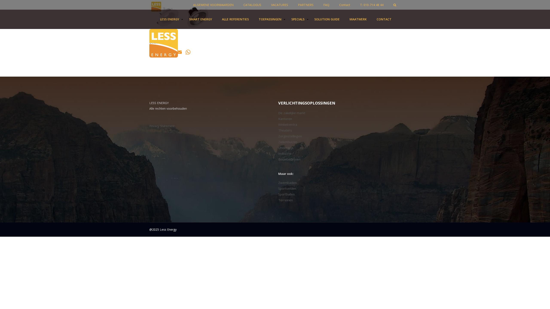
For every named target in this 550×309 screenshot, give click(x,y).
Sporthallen (286, 194)
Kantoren (285, 119)
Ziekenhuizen (287, 142)
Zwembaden (287, 182)
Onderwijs (285, 147)
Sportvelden (287, 188)
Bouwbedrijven (289, 159)
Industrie (285, 153)
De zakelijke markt (291, 113)
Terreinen (285, 200)
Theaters (285, 130)
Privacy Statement (162, 126)
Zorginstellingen (290, 136)
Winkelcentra (287, 124)
